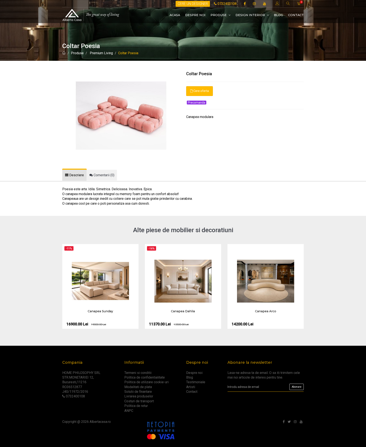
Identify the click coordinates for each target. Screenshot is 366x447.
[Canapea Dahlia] (183, 281)
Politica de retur (136, 406)
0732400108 (227, 4)
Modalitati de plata (138, 387)
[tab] (74, 175)
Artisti (190, 387)
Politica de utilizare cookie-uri (146, 382)
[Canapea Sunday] (100, 281)
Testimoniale (195, 382)
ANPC (128, 411)
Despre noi (195, 15)
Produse (219, 15)
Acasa (175, 15)
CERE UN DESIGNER (193, 4)
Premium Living (101, 53)
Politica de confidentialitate (144, 377)
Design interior (251, 15)
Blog (278, 15)
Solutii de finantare (138, 392)
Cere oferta (201, 91)
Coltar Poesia (128, 53)
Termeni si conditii (137, 373)
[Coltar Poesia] (121, 115)
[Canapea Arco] (265, 281)
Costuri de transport (139, 401)
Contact (296, 15)
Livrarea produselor (138, 396)
